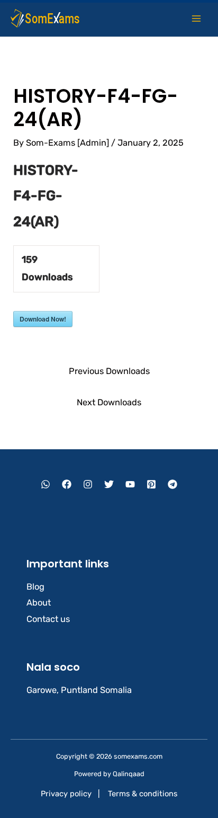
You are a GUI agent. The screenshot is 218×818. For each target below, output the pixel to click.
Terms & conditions (142, 793)
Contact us (48, 619)
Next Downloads (109, 402)
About (38, 603)
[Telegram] (172, 484)
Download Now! (43, 319)
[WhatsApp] (45, 484)
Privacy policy (66, 793)
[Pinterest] (151, 484)
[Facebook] (66, 484)
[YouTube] (130, 484)
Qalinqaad (128, 774)
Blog (35, 587)
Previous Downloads (109, 371)
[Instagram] (88, 484)
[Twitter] (109, 484)
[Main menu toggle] (196, 18)
